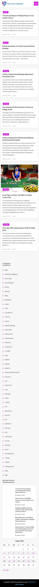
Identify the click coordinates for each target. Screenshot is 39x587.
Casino (6, 189)
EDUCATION (9, 334)
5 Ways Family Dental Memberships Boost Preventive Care (17, 75)
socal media (8, 436)
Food (6, 355)
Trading (7, 458)
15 (23, 557)
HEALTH (7, 368)
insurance (8, 377)
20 (14, 561)
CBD (6, 308)
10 (33, 553)
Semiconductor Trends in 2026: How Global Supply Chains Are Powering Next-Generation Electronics (24, 529)
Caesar (14, 34)
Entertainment (9, 338)
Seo (6, 419)
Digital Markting (10, 325)
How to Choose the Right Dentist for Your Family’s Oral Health (24, 500)
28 (19, 565)
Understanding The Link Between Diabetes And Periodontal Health (18, 139)
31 (33, 565)
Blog (6, 295)
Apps (6, 270)
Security (7, 415)
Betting (6, 224)
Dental (6, 71)
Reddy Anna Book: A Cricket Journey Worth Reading (18, 47)
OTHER (7, 402)
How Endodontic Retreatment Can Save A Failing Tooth (17, 108)
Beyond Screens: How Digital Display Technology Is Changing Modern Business (24, 519)
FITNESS (7, 351)
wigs (6, 475)
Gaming (7, 364)
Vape (6, 471)
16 (28, 557)
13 (14, 557)
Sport (5, 12)
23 (28, 561)
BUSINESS (8, 300)
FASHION (8, 342)
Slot (6, 432)
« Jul (4, 570)
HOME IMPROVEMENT (12, 372)
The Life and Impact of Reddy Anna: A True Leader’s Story (18, 17)
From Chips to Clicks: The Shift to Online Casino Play (17, 196)
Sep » (7, 570)
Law (6, 381)
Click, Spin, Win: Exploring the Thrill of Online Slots (18, 229)
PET (6, 406)
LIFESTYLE (8, 385)
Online (7, 398)
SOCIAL (7, 441)
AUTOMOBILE (9, 283)
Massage (7, 394)
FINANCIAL (8, 347)
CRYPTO (7, 317)
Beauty (7, 287)
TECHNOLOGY (9, 453)
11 (4, 557)
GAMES (7, 359)
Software (7, 445)
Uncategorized (9, 466)
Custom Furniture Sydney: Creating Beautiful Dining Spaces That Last (23, 490)
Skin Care (7, 428)
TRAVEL (7, 462)
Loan (6, 389)
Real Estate (8, 411)
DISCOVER (8, 330)
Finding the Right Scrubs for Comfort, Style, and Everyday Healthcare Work (24, 509)
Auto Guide (8, 278)
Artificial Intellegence (11, 274)
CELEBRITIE (9, 312)
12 (9, 557)
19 (9, 561)
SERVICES (8, 424)
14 (19, 557)
